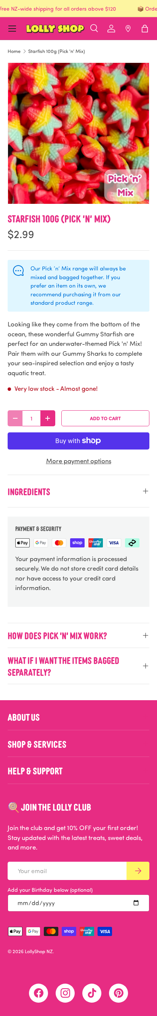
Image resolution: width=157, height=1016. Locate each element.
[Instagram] (65, 993)
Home (14, 51)
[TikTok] (91, 993)
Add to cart (105, 418)
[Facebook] (38, 993)
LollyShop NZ (39, 951)
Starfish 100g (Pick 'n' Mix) (56, 51)
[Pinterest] (118, 993)
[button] (144, 28)
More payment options (78, 461)
